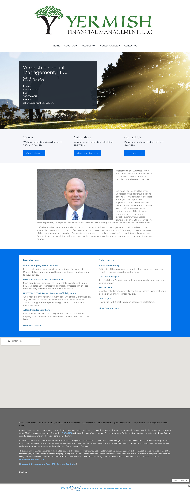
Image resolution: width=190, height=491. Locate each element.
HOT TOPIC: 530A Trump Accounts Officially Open (49, 293)
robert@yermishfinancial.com (38, 103)
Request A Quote (108, 45)
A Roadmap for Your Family (37, 310)
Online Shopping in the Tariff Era (40, 265)
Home (56, 45)
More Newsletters (33, 325)
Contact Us (130, 45)
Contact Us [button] (133, 153)
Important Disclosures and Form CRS (37, 464)
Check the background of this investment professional (106, 488)
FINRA (64, 433)
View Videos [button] (33, 153)
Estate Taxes (105, 287)
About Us (69, 45)
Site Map (23, 472)
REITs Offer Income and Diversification (43, 279)
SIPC (70, 433)
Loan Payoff (105, 298)
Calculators (106, 260)
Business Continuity (66, 464)
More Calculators (109, 308)
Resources (87, 45)
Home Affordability (109, 265)
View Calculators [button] (86, 153)
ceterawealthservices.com (31, 459)
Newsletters (31, 260)
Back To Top (179, 481)
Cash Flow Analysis (109, 276)
